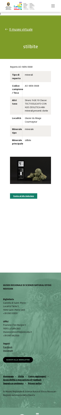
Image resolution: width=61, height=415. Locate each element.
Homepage (8, 376)
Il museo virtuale (21, 29)
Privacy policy (34, 383)
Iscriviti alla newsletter (18, 359)
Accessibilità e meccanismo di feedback (22, 379)
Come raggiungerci (37, 376)
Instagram (8, 350)
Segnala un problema (13, 383)
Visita (21, 376)
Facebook (7, 347)
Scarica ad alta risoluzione (23, 196)
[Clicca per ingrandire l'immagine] (30, 170)
